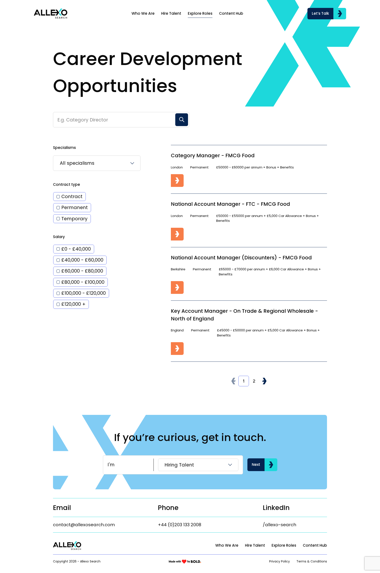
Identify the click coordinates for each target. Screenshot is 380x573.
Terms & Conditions (311, 561)
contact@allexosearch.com (84, 525)
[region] (206, 13)
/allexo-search (279, 525)
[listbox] (97, 163)
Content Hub (231, 13)
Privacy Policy (279, 561)
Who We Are (143, 13)
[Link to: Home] (50, 14)
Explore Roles (200, 13)
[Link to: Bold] (184, 561)
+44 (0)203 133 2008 (179, 525)
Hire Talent (171, 13)
